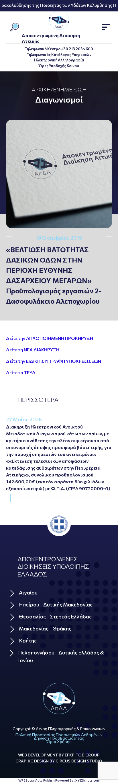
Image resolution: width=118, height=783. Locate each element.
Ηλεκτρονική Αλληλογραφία (59, 60)
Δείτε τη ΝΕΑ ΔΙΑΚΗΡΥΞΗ (32, 349)
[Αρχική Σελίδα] (59, 698)
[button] (106, 27)
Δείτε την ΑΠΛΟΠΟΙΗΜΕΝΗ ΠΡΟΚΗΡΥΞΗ (49, 338)
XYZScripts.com (87, 780)
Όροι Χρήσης (59, 741)
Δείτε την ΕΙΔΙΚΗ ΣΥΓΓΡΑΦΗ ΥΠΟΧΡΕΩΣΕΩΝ (53, 361)
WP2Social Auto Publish (36, 780)
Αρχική (41, 89)
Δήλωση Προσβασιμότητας (59, 738)
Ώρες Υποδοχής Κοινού (59, 65)
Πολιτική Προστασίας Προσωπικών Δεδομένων (59, 734)
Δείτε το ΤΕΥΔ (21, 372)
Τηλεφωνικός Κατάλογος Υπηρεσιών (59, 54)
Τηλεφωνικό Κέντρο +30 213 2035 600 (59, 49)
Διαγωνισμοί (59, 99)
